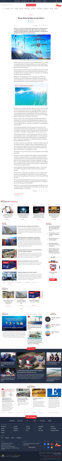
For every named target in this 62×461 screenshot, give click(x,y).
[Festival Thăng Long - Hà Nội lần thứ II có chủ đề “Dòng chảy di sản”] (8, 372)
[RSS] (52, 447)
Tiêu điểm (7, 8)
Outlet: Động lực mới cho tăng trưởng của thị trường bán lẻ (8, 302)
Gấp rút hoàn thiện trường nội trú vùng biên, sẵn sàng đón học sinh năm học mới (30, 371)
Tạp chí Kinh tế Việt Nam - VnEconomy (54, 456)
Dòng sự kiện (31, 387)
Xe (28, 1)
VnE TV (32, 1)
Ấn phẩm (34, 299)
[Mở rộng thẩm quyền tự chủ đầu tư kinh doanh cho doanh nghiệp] (8, 356)
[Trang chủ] (3, 8)
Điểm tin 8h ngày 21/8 (55, 332)
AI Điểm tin (53, 314)
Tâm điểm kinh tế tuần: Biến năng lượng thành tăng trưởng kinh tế (35, 327)
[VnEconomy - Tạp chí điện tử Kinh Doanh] (31, 417)
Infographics (35, 314)
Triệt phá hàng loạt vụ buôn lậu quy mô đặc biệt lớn (53, 363)
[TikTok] (58, 1)
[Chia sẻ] (47, 25)
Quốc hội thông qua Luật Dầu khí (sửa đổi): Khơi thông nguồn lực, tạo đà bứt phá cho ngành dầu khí (29, 238)
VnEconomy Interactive (54, 398)
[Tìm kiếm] (4, 5)
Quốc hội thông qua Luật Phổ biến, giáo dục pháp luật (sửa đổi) (54, 216)
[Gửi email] (43, 25)
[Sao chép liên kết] (45, 25)
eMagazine (40, 314)
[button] (21, 308)
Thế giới (51, 8)
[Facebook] (50, 1)
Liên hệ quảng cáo (32, 447)
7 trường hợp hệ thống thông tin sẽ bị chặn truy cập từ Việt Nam (8, 216)
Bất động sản (46, 8)
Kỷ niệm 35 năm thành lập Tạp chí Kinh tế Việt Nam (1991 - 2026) (22, 400)
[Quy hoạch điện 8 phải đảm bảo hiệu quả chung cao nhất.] (31, 35)
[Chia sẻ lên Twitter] (41, 25)
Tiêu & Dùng (24, 1)
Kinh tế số (21, 8)
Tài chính (16, 8)
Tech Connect (38, 1)
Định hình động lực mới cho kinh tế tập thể (27, 272)
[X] (52, 1)
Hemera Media (17, 455)
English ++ (45, 1)
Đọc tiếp (4, 224)
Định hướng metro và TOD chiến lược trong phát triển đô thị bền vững (7, 400)
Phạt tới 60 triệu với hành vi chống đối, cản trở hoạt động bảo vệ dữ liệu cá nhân (38, 216)
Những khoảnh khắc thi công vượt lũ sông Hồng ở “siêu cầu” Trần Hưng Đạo (54, 379)
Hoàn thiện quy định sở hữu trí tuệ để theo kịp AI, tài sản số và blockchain (23, 216)
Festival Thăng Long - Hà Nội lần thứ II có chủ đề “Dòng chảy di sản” (8, 379)
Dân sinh (56, 8)
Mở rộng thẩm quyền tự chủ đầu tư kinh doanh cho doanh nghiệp (7, 364)
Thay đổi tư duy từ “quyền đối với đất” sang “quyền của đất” (54, 234)
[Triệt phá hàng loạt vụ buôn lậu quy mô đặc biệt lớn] (54, 356)
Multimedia (5, 314)
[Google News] (60, 1)
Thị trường (33, 8)
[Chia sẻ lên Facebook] (39, 25)
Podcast (31, 314)
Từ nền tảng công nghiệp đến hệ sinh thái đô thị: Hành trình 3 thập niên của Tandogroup (35, 342)
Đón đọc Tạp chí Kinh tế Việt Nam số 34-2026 (28, 261)
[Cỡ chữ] (16, 25)
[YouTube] (56, 1)
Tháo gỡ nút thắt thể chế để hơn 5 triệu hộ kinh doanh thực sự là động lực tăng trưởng (30, 250)
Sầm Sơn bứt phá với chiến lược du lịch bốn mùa (28, 226)
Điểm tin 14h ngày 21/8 (56, 318)
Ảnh (2, 437)
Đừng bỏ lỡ (5, 289)
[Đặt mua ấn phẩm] (58, 4)
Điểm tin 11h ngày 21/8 (56, 325)
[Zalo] (54, 1)
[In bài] (14, 25)
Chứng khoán (17, 1)
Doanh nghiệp (39, 8)
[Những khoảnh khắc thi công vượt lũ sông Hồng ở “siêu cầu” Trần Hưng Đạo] (54, 372)
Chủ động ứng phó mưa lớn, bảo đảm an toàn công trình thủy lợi (54, 244)
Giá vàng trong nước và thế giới (38, 399)
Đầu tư (11, 8)
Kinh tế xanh (27, 8)
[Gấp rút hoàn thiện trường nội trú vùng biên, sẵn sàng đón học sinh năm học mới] (31, 360)
